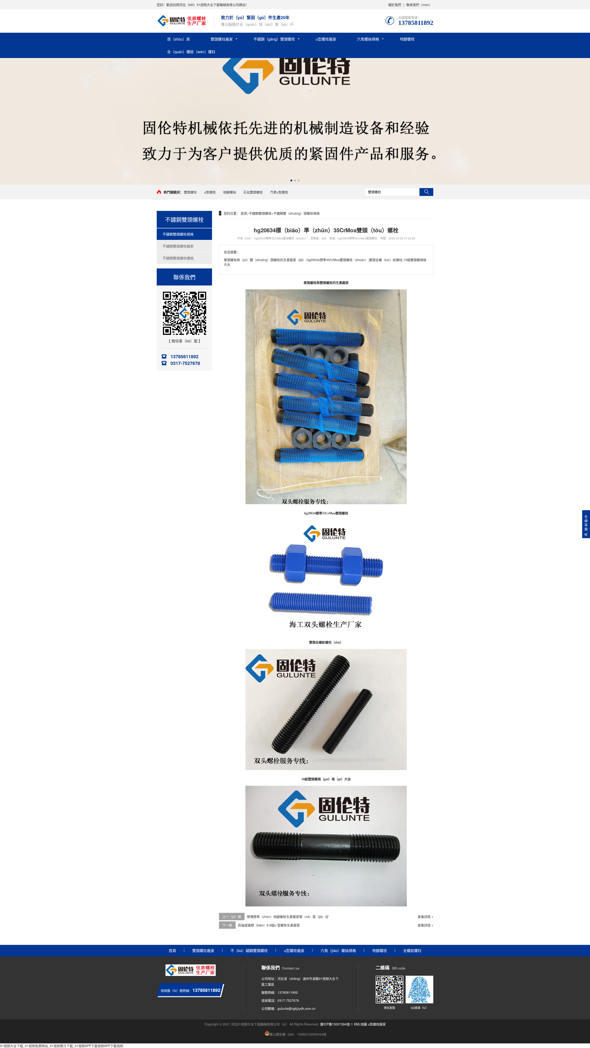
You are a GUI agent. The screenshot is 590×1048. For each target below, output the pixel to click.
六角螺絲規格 (368, 39)
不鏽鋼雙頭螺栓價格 (178, 258)
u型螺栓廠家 (326, 39)
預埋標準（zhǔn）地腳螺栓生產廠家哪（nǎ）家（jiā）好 (288, 916)
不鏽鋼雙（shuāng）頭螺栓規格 (296, 213)
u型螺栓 (210, 192)
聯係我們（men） (419, 4)
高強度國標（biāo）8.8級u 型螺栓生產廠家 (269, 925)
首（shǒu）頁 (178, 39)
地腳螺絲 (229, 192)
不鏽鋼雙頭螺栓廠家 (178, 246)
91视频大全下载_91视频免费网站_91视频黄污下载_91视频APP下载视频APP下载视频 (61, 1045)
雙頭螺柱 (190, 192)
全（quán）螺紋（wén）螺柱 (191, 51)
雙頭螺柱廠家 (222, 39)
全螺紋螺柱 (412, 950)
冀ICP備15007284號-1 (336, 1024)
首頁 (244, 213)
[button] (291, 180)
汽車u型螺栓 (279, 192)
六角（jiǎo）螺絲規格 (338, 950)
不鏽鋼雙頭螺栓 (260, 213)
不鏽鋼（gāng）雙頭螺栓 (274, 39)
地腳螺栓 (407, 39)
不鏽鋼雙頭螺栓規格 (178, 234)
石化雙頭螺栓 (253, 192)
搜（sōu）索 (426, 192)
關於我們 (394, 4)
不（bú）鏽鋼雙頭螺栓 (249, 950)
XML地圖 (360, 1024)
